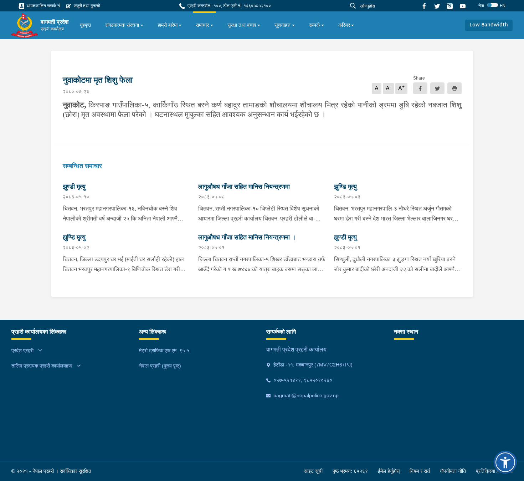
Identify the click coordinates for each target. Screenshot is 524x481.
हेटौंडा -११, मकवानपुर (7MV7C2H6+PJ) (312, 365)
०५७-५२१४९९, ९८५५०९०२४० (302, 380)
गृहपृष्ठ (85, 25)
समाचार (202, 25)
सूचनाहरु (282, 25)
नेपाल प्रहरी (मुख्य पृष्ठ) (160, 366)
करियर (344, 25)
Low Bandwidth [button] (488, 25)
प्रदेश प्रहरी (22, 350)
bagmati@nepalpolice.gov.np (305, 395)
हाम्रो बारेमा (168, 25)
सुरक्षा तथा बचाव (241, 25)
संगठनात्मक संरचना (122, 25)
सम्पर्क (314, 25)
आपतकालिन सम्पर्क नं (43, 5)
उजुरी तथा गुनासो (86, 5)
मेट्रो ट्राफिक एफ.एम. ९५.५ (164, 350)
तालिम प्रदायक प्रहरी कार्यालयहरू (41, 366)
